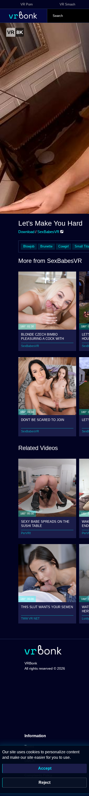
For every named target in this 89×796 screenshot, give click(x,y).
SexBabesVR (48, 232)
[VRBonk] (43, 650)
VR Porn (27, 4)
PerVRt (26, 533)
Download (26, 232)
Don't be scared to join (42, 420)
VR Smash (67, 4)
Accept (44, 768)
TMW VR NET (30, 618)
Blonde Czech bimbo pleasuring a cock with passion (42, 336)
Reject (44, 782)
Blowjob (28, 246)
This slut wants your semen (47, 607)
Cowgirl (63, 246)
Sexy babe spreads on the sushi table (45, 523)
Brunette (46, 246)
